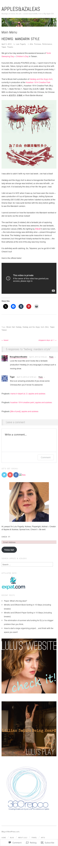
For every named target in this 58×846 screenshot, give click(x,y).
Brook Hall (10, 327)
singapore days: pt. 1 (47, 340)
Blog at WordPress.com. (11, 831)
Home (4, 837)
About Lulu (22, 837)
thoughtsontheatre (18, 356)
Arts (31, 44)
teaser (5, 340)
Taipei (4, 47)
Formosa (37, 44)
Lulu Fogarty (21, 44)
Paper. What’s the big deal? (15, 600)
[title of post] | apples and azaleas (24, 411)
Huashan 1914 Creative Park (38, 82)
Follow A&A (9, 549)
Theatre (10, 47)
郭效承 (38, 228)
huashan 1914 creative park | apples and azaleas (31, 402)
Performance (47, 44)
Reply (51, 356)
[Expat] (13, 582)
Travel (34, 837)
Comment (46, 457)
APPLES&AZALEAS (21, 9)
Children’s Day (22, 56)
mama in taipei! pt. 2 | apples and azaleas (27, 393)
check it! (6, 537)
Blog (12, 837)
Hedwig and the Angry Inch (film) (36, 327)
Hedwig (18, 327)
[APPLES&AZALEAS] (29, 23)
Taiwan (4, 330)
